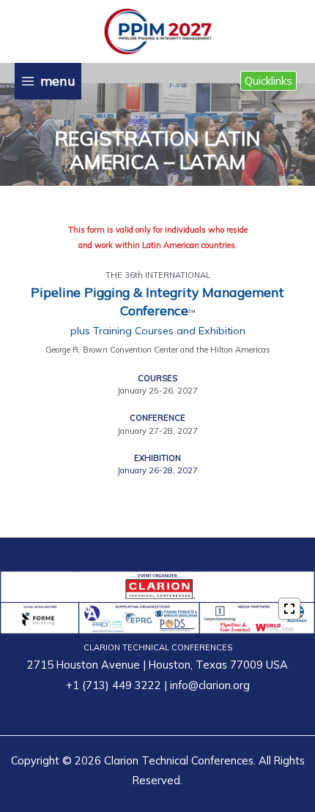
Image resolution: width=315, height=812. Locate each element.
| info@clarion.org (205, 685)
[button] (268, 81)
